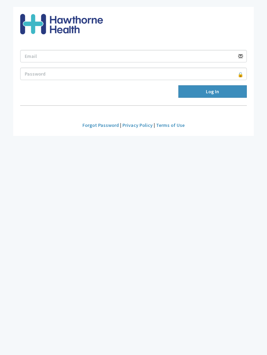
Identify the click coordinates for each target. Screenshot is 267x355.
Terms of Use (170, 125)
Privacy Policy (137, 125)
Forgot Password (100, 125)
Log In (212, 91)
